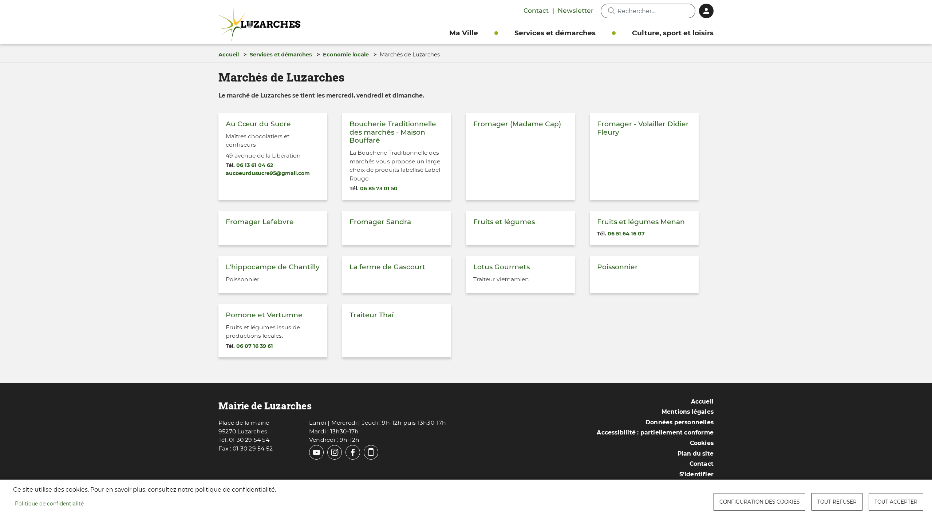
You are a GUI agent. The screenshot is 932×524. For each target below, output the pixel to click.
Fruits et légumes (504, 222)
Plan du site (696, 453)
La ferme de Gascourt (387, 267)
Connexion (706, 11)
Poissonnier (617, 267)
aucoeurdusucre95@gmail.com (268, 173)
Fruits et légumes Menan (641, 222)
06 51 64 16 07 (626, 233)
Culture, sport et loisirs (673, 33)
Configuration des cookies (759, 502)
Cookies (702, 443)
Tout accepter (895, 502)
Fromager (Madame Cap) (517, 124)
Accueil (228, 54)
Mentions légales (688, 411)
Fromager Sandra (380, 222)
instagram (334, 452)
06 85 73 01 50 (379, 188)
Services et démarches (555, 33)
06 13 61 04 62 (254, 165)
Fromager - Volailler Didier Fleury (643, 128)
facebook (352, 452)
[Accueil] (261, 23)
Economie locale (346, 54)
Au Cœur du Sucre (258, 124)
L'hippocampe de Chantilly (273, 267)
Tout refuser (837, 502)
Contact (536, 10)
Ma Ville (463, 33)
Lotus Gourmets (501, 267)
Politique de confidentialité (49, 504)
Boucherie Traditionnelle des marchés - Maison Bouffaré (393, 132)
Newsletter (575, 10)
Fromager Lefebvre (260, 222)
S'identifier (696, 474)
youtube (316, 452)
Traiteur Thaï (372, 315)
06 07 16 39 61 (254, 346)
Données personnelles (679, 422)
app (371, 452)
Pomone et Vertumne (264, 315)
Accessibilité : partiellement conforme (655, 432)
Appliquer (611, 11)
